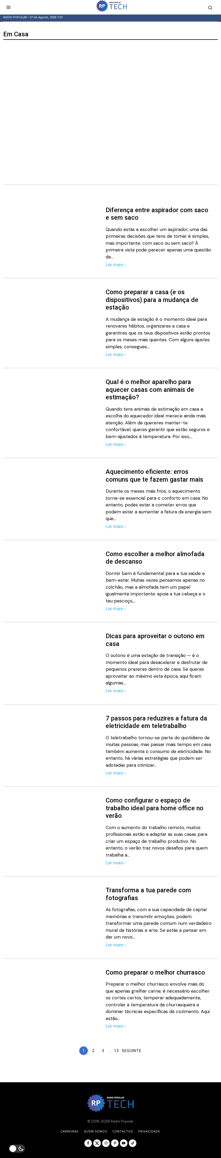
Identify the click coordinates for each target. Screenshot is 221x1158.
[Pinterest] (115, 1143)
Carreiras (69, 1131)
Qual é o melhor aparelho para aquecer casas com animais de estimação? (150, 389)
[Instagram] (106, 1143)
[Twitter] (97, 1143)
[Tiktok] (133, 1143)
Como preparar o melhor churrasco (155, 972)
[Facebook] (88, 1143)
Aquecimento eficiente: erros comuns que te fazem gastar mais (154, 475)
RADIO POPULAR (15, 17)
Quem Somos (95, 1131)
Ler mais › (116, 264)
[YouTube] (124, 1143)
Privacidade (149, 1131)
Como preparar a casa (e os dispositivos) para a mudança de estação (152, 299)
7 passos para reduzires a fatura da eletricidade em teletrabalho (156, 722)
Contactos (122, 1131)
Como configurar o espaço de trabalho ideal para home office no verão (154, 808)
